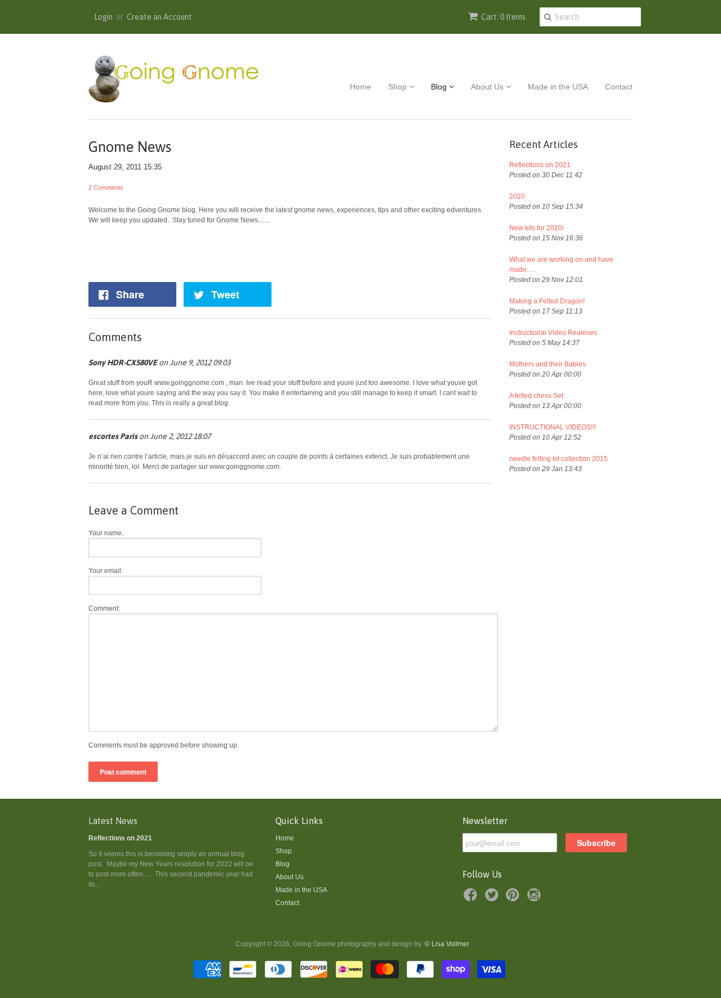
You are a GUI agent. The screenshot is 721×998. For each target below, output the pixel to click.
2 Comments (105, 187)
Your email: (105, 571)
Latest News (112, 821)
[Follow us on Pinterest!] (514, 898)
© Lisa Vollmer (447, 944)
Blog (440, 86)
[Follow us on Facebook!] (472, 898)
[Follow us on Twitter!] (493, 898)
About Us (488, 86)
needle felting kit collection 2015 (558, 459)
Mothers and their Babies (547, 364)
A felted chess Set (536, 396)
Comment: (104, 608)
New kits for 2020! (536, 228)
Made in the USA (558, 86)
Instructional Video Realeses (553, 333)
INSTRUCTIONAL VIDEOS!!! (552, 427)
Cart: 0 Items (503, 16)
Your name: (105, 533)
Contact (619, 86)
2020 (517, 196)
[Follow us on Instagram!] (535, 898)
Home (360, 86)
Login (103, 16)
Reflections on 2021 (540, 165)
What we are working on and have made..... (561, 265)
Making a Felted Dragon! (547, 301)
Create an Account (159, 16)
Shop (398, 86)
